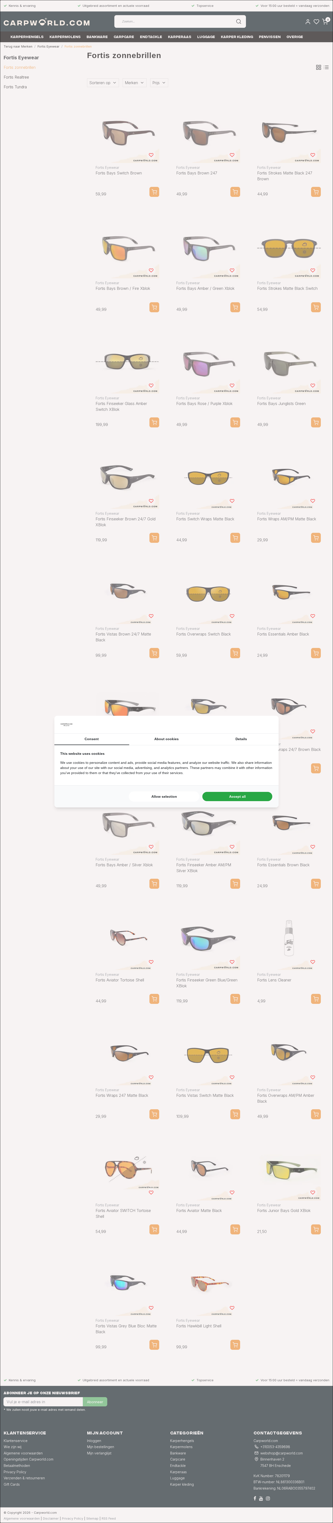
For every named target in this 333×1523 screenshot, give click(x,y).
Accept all (237, 796)
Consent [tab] (92, 739)
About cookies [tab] (166, 739)
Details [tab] (241, 739)
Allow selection (164, 796)
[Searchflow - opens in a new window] (267, 724)
